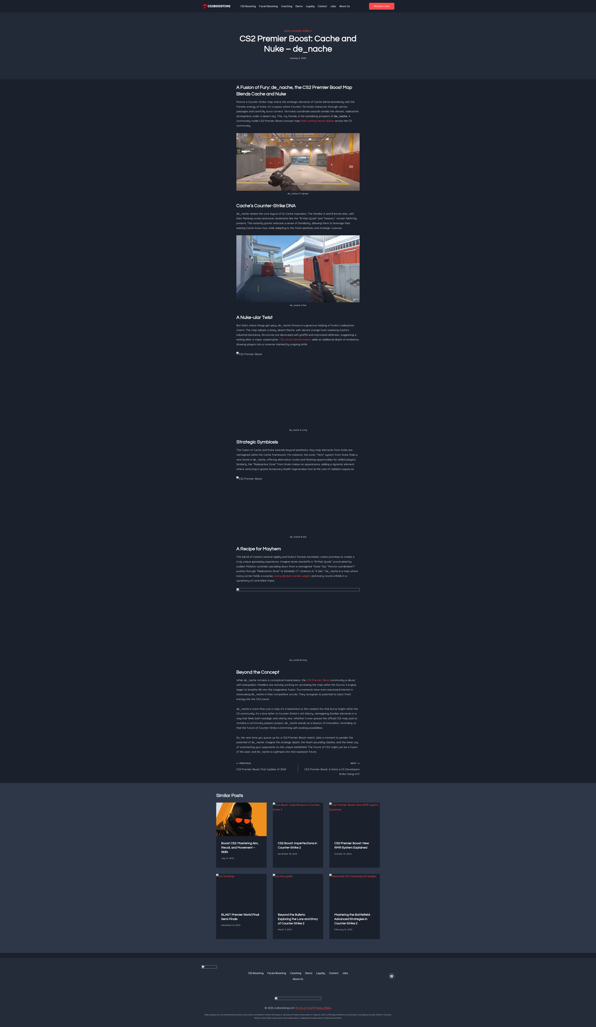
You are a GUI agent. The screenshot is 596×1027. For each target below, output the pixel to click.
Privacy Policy (322, 1007)
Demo (299, 6)
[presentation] (241, 819)
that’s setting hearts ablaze (317, 120)
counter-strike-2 (302, 31)
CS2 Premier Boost (318, 680)
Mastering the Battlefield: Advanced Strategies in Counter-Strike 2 (352, 919)
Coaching (286, 6)
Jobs (333, 6)
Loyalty (310, 6)
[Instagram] (391, 976)
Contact (322, 6)
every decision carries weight (292, 575)
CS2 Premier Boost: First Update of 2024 (261, 766)
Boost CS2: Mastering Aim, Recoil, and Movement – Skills (239, 848)
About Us (344, 6)
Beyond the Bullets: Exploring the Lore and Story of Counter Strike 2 (298, 919)
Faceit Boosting (268, 6)
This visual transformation (295, 339)
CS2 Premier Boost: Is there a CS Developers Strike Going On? (332, 769)
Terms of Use (303, 1007)
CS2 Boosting (248, 6)
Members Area (382, 6)
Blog (287, 31)
